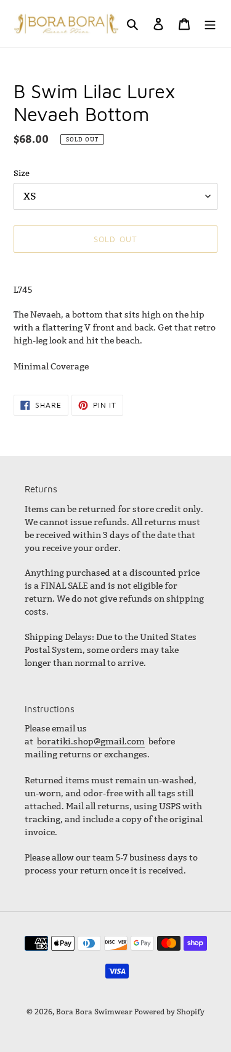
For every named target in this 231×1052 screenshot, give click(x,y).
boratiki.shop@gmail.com (91, 741)
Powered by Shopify (169, 1011)
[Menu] (210, 24)
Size (22, 173)
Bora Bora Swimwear (94, 1011)
